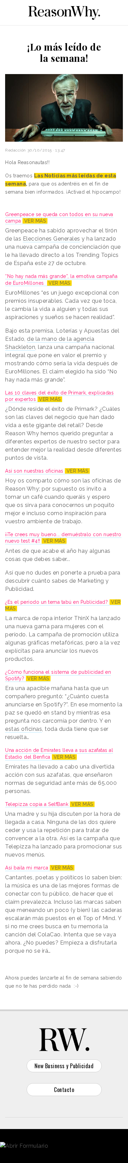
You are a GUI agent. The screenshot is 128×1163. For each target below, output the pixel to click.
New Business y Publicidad (64, 1066)
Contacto (64, 1090)
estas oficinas (23, 729)
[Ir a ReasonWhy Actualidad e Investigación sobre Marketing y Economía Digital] (64, 11)
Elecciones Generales (51, 238)
